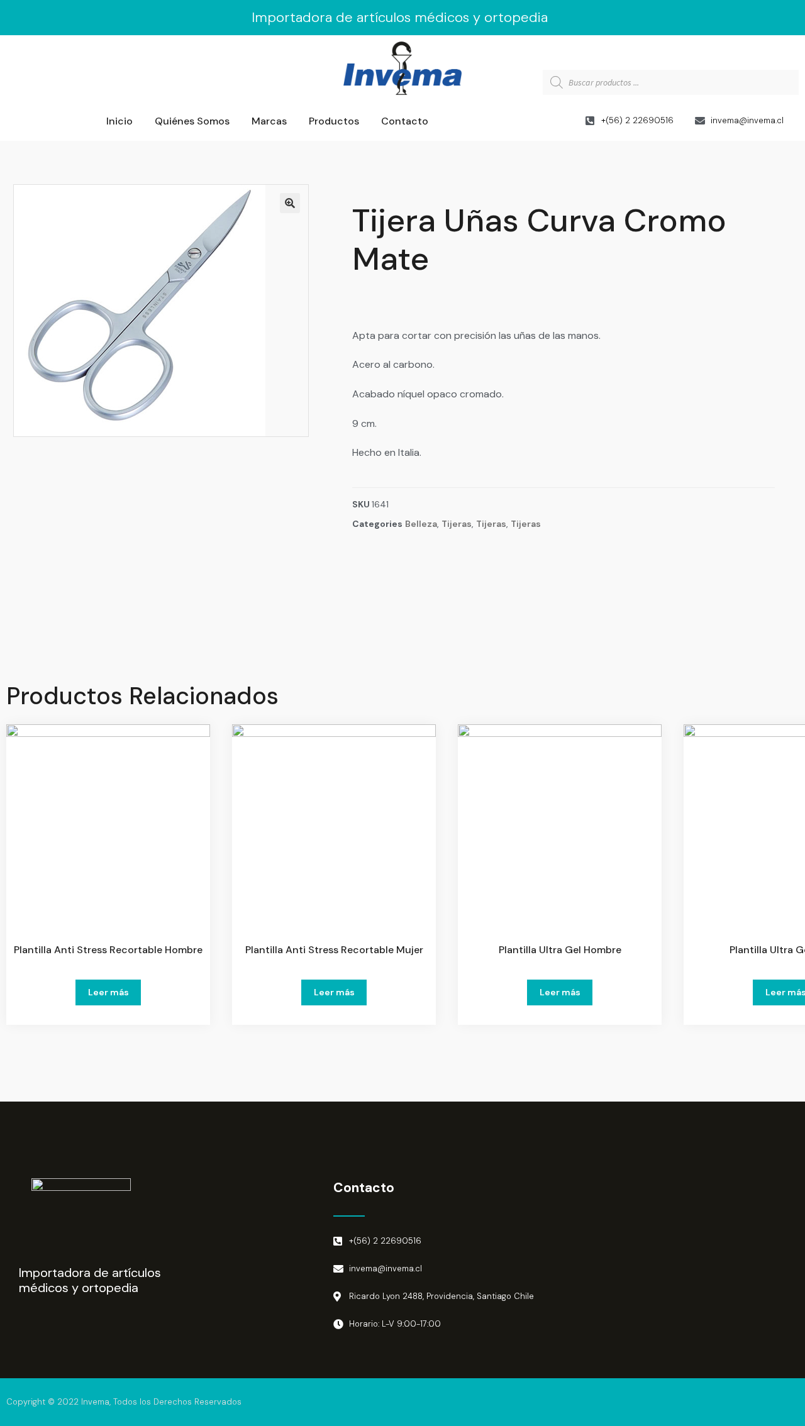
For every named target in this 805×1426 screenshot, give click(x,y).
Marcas (269, 121)
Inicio (119, 121)
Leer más (108, 992)
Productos (334, 121)
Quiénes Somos (192, 121)
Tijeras (456, 523)
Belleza (421, 523)
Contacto (404, 121)
